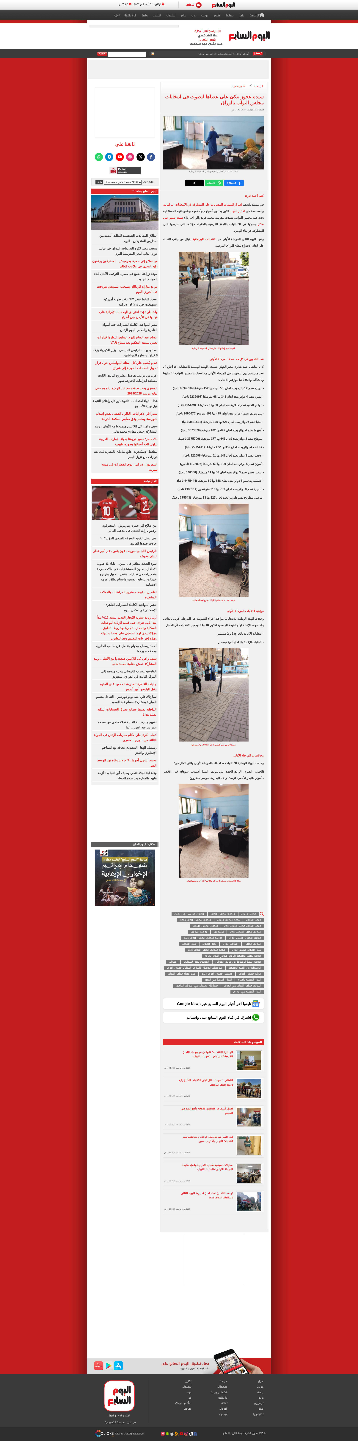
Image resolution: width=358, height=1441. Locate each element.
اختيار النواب (237, 211)
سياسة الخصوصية (115, 1422)
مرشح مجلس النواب (250, 974)
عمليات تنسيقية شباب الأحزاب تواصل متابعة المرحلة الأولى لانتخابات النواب (207, 1167)
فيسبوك (231, 182)
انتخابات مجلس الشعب (205, 926)
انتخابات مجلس (253, 944)
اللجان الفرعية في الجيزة (218, 980)
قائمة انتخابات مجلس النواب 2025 (206, 950)
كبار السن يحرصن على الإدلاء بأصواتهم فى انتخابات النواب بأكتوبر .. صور (208, 1139)
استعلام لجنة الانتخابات (196, 962)
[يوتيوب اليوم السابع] (120, 157)
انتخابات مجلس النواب (223, 914)
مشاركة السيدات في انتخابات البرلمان (197, 986)
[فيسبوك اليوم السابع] (151, 157)
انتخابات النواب (230, 944)
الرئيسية (258, 86)
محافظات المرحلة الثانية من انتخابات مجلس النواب (194, 968)
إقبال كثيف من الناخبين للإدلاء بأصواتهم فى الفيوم (207, 1110)
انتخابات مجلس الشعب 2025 (245, 932)
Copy (99, 182)
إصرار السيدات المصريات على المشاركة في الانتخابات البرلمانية (202, 204)
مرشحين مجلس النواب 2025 (217, 974)
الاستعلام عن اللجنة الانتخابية (245, 968)
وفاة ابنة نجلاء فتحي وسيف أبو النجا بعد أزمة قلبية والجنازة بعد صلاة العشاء (209, 54)
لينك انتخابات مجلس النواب (246, 950)
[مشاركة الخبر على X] (194, 183)
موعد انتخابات (253, 920)
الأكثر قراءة (151, 481)
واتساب (211, 182)
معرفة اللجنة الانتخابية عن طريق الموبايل (238, 962)
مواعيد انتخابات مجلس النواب (245, 938)
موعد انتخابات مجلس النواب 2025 (242, 926)
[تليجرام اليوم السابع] (109, 157)
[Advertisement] (179, 1319)
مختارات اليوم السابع (144, 844)
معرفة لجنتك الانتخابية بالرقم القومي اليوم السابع (233, 956)
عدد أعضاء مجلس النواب (181, 974)
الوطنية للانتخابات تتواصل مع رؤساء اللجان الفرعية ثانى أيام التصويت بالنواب (208, 1054)
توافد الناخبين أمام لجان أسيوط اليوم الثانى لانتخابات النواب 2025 (207, 1195)
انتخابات (173, 962)
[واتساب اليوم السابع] (99, 157)
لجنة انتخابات (209, 944)
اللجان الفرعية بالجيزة (249, 980)
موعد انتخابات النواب (228, 920)
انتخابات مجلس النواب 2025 (189, 914)
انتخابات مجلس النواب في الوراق (242, 986)
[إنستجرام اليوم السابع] (130, 157)
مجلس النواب (248, 914)
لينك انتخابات (189, 944)
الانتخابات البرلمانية (204, 239)
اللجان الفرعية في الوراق (247, 992)
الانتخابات (219, 932)
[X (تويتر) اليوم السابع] (140, 157)
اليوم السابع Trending (145, 191)
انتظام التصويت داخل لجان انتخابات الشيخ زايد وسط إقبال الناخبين (206, 1082)
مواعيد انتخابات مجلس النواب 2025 (203, 938)
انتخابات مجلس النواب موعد (195, 920)
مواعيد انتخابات (199, 932)
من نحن (131, 1422)
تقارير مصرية (238, 86)
